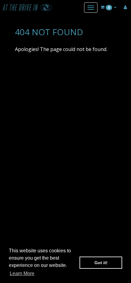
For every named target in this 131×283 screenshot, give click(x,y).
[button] (108, 7)
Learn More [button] (22, 273)
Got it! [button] (101, 262)
